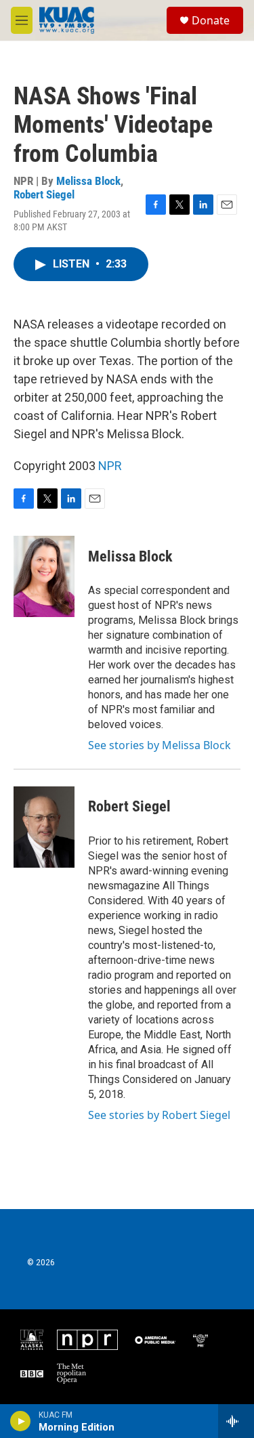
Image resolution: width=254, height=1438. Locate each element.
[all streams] (236, 1421)
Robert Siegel (44, 194)
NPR (110, 466)
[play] (20, 1421)
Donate (211, 20)
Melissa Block (88, 181)
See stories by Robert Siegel (159, 1114)
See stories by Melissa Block (159, 745)
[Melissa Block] (44, 576)
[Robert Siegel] (44, 827)
